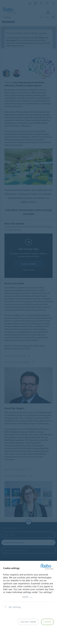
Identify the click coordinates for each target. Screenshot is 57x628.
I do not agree (28, 622)
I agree (47, 622)
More (25, 597)
